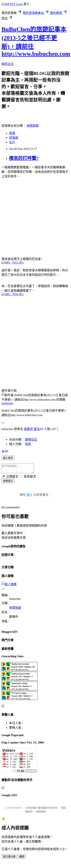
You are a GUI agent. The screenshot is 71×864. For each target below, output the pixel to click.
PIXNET (17, 807)
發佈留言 (8, 481)
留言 (37, 429)
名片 (12, 142)
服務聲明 (41, 811)
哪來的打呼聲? (24, 158)
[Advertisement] (35, 217)
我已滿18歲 (9, 856)
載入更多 (8, 458)
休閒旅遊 (33, 125)
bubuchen (7, 403)
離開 (21, 856)
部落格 (13, 137)
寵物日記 (31, 439)
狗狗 (28, 444)
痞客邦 (28, 429)
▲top (5, 450)
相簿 (12, 133)
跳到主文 (8, 64)
